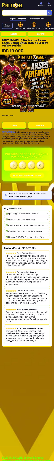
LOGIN (13, 34)
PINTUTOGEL (8, 132)
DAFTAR (40, 34)
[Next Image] (52, 82)
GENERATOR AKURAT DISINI (27, 175)
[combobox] (24, 13)
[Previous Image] (2, 82)
